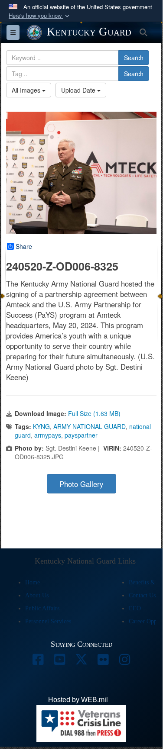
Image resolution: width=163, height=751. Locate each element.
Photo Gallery (81, 484)
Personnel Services (48, 621)
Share (24, 246)
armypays (47, 435)
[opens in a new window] (38, 661)
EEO (135, 608)
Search (133, 57)
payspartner (81, 435)
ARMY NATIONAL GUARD (89, 426)
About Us (37, 595)
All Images (27, 90)
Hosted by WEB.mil (78, 699)
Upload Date (79, 90)
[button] (40, 15)
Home (32, 582)
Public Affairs (42, 608)
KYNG (41, 426)
